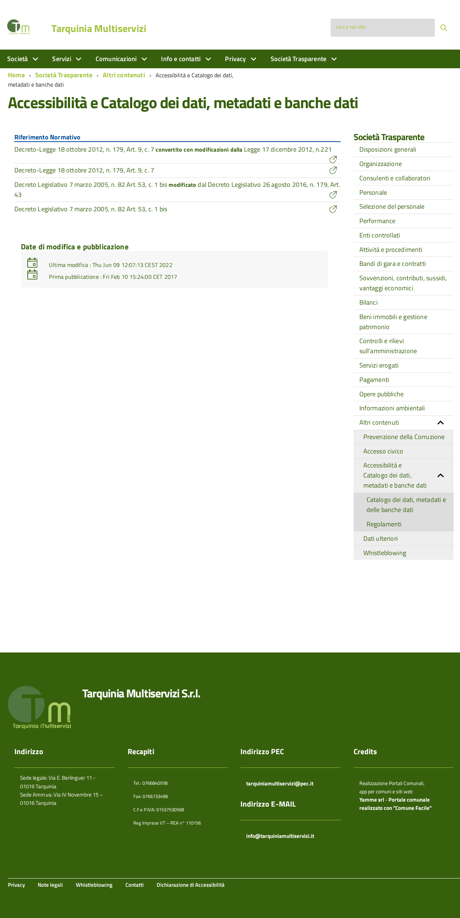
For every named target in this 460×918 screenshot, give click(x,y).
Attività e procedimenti (391, 249)
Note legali (50, 885)
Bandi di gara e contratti (392, 263)
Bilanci (368, 302)
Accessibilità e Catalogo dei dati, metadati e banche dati (395, 475)
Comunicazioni (117, 59)
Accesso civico (383, 451)
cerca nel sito (351, 27)
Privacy (236, 59)
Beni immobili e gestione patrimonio (393, 322)
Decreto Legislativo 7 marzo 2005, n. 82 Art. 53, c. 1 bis (90, 209)
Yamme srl (371, 799)
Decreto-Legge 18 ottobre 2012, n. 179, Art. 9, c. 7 (84, 170)
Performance (377, 221)
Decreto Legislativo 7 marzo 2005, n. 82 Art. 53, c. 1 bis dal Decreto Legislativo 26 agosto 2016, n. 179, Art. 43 (177, 189)
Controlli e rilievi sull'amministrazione (388, 346)
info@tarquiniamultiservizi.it (280, 836)
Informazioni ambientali (392, 408)
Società (18, 59)
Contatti (134, 885)
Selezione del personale (392, 206)
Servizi (62, 59)
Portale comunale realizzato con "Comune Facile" (395, 803)
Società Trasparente (299, 59)
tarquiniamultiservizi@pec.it (279, 783)
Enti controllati (379, 235)
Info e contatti (181, 59)
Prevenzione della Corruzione (404, 437)
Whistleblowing (384, 553)
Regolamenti (384, 524)
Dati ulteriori (380, 538)
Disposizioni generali (388, 149)
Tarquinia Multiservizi (98, 28)
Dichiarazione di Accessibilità (191, 885)
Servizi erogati (379, 365)
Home (16, 75)
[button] (441, 423)
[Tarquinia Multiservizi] (18, 26)
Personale (373, 192)
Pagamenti (374, 379)
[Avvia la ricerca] (444, 28)
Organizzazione (380, 164)
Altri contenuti (124, 75)
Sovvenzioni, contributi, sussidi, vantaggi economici (403, 283)
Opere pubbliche (381, 394)
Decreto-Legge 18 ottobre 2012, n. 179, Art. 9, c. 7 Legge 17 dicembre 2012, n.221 (173, 149)
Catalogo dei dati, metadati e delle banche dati (406, 505)
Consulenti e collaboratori (395, 178)
